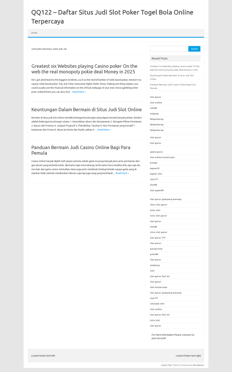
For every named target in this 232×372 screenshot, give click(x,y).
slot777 (154, 179)
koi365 (153, 163)
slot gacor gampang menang (165, 199)
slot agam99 (156, 190)
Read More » (79, 91)
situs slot (155, 210)
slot (152, 270)
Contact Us (188, 334)
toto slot (155, 320)
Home (34, 33)
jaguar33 (154, 168)
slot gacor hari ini (159, 276)
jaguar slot (156, 174)
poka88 (154, 254)
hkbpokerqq (156, 119)
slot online (156, 102)
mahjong (155, 265)
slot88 (153, 108)
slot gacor (155, 97)
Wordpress (198, 365)
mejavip (154, 113)
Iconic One (166, 365)
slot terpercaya (158, 287)
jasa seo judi (159, 338)
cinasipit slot (157, 303)
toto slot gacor (158, 215)
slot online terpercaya (162, 157)
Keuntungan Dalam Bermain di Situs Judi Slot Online (86, 109)
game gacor (156, 152)
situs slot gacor (158, 204)
